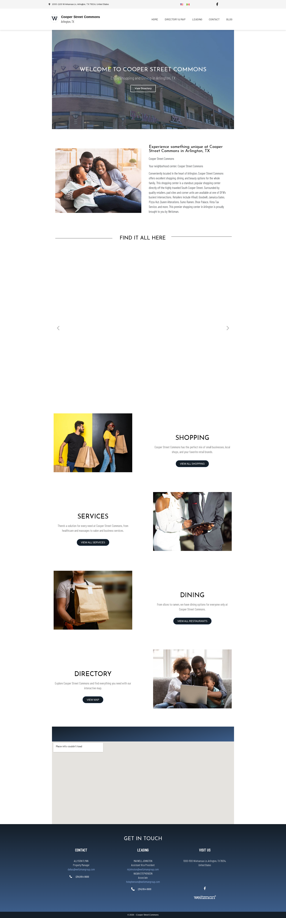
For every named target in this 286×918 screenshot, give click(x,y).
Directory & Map (175, 19)
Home (154, 19)
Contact (214, 19)
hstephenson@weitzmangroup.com (143, 881)
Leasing (197, 19)
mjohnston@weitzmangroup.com (143, 869)
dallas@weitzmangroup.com (81, 869)
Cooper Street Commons (80, 17)
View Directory (143, 88)
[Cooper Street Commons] (54, 18)
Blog (229, 19)
